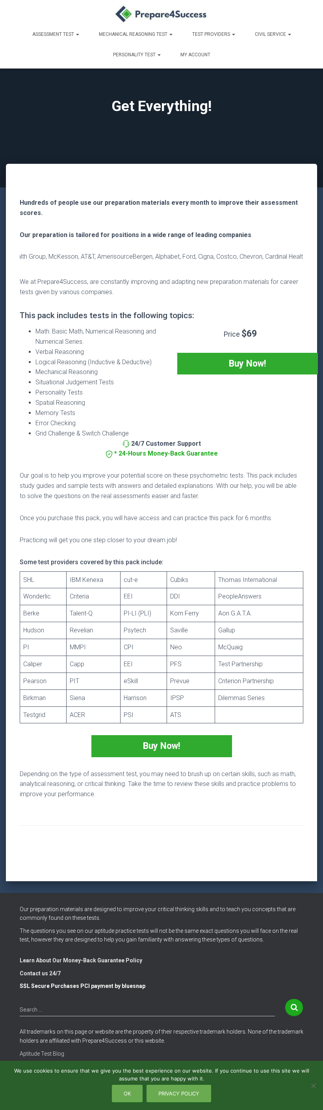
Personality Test (135, 54)
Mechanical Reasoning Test (134, 34)
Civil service (271, 34)
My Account (195, 54)
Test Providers (211, 34)
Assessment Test (53, 34)
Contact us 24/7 (40, 973)
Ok (127, 1093)
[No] (313, 1086)
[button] (77, 34)
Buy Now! (247, 363)
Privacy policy (178, 1093)
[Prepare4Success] (161, 14)
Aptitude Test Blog (42, 1054)
